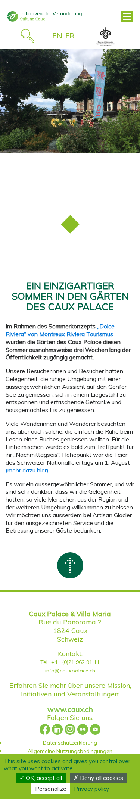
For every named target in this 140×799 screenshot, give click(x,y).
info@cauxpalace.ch (70, 670)
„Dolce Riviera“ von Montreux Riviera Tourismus (60, 330)
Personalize (50, 788)
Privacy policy (91, 788)
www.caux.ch (70, 709)
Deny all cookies (100, 777)
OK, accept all (43, 777)
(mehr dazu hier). (28, 470)
